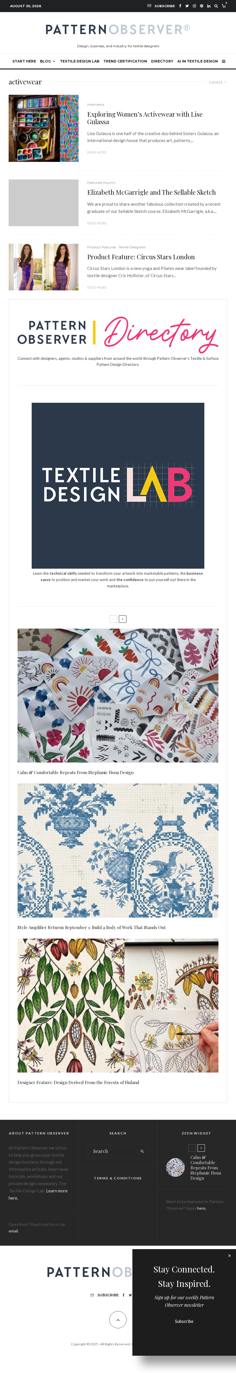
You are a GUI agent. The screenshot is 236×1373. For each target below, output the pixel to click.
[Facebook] (180, 6)
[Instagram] (194, 6)
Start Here (24, 61)
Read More (96, 152)
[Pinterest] (201, 6)
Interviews (95, 104)
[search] (142, 1151)
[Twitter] (187, 6)
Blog (45, 61)
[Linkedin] (208, 6)
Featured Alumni (101, 182)
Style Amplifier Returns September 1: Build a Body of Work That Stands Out (92, 927)
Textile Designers (132, 247)
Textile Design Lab (79, 61)
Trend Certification (125, 61)
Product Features (101, 247)
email (13, 1230)
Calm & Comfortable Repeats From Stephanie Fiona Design (76, 772)
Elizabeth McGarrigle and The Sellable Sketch (151, 192)
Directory (162, 61)
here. (201, 1208)
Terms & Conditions (118, 1178)
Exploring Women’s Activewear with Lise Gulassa (145, 118)
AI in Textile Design (197, 61)
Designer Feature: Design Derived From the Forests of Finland (78, 1082)
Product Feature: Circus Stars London (141, 256)
